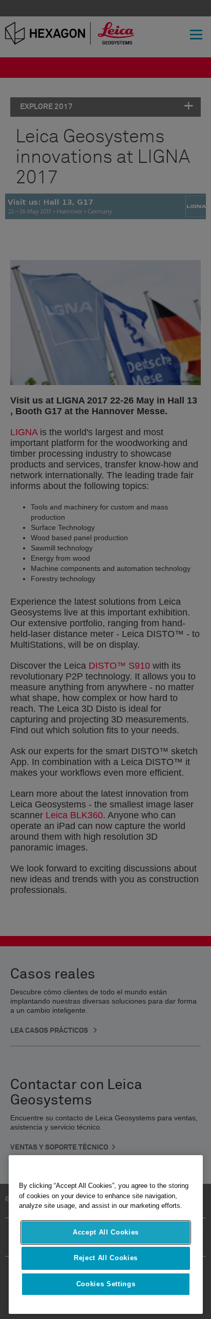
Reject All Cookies (106, 1258)
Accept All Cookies (106, 1232)
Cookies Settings (106, 1284)
